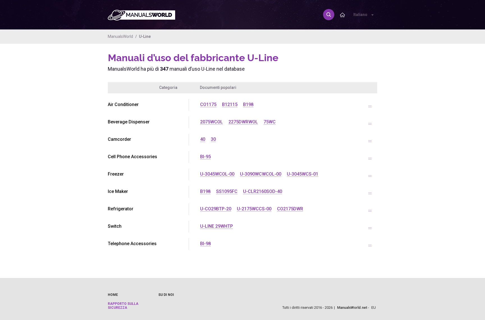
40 (202, 139)
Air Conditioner (123, 104)
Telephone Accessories (132, 243)
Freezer (116, 174)
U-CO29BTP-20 (215, 208)
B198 (248, 104)
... (370, 104)
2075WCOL (211, 122)
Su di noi (166, 295)
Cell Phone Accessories (132, 156)
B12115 (229, 104)
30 (213, 139)
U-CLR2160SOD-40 (262, 191)
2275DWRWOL (243, 122)
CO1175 (208, 104)
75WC (270, 122)
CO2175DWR (290, 208)
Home (113, 295)
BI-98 (205, 243)
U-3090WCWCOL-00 (260, 174)
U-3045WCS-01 (302, 174)
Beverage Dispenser (129, 122)
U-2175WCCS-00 (254, 208)
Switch (115, 226)
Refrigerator (120, 208)
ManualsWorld (120, 36)
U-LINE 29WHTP (216, 226)
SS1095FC (226, 191)
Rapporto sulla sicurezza (123, 306)
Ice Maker (118, 191)
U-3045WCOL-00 (217, 174)
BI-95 (205, 156)
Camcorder (119, 139)
